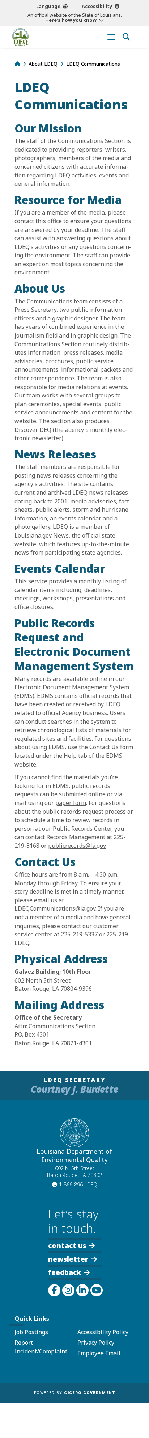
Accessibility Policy (102, 1332)
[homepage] (20, 37)
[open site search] (126, 36)
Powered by (74, 1392)
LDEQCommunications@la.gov (54, 908)
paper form (70, 803)
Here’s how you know (71, 20)
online (97, 794)
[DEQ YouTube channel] (96, 1290)
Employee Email (98, 1353)
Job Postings (31, 1332)
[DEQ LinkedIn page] (82, 1290)
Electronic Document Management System (71, 687)
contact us (67, 1245)
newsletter (68, 1258)
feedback (64, 1272)
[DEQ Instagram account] (68, 1290)
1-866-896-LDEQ (78, 1184)
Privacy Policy (95, 1343)
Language (48, 6)
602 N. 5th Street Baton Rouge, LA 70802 (74, 1171)
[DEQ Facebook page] (54, 1290)
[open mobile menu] (111, 36)
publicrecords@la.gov (77, 846)
